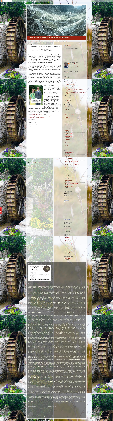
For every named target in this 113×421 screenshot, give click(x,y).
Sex (36, 382)
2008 (66, 109)
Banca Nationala (41, 297)
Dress (71, 319)
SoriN (66, 145)
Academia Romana (36, 288)
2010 (66, 106)
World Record (74, 401)
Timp (74, 390)
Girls (57, 332)
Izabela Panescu (34, 341)
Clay (35, 309)
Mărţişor (63, 350)
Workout (54, 401)
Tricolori (53, 392)
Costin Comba (35, 114)
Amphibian (55, 291)
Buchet (44, 302)
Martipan (58, 350)
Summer (46, 387)
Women (40, 401)
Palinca (58, 363)
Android (59, 292)
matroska (70, 350)
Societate (34, 385)
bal (29, 297)
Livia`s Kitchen (68, 258)
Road (35, 376)
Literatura (75, 346)
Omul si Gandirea (31, 362)
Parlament (42, 364)
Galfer (57, 329)
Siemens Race (79, 382)
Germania (79, 331)
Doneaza (43, 319)
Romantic (71, 377)
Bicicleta (35, 298)
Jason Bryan (50, 341)
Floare (65, 325)
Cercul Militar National (66, 307)
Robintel (67, 174)
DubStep (41, 320)
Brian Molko (64, 301)
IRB (36, 340)
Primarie (47, 370)
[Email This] (29, 119)
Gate (48, 331)
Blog (34, 299)
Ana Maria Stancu (74, 291)
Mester (51, 351)
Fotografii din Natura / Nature (53, 328)
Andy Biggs (64, 292)
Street (75, 386)
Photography (52, 366)
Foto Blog (57, 327)
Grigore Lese (55, 333)
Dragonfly (53, 319)
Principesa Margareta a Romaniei (69, 370)
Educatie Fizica (81, 320)
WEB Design (57, 398)
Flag (55, 325)
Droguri (30, 320)
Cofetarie (72, 309)
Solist (41, 385)
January (68, 100)
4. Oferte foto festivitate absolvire (70, 286)
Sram (44, 386)
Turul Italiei (70, 393)
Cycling (64, 315)
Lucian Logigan (57, 347)
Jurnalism (51, 342)
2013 (66, 81)
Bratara (59, 301)
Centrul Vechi (57, 307)
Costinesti (52, 312)
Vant (51, 396)
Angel (68, 292)
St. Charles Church (49, 386)
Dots (49, 319)
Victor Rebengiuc (38, 397)
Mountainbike (49, 355)
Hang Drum (38, 334)
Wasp (39, 398)
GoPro (79, 332)
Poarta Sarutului (74, 367)
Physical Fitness (69, 366)
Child (84, 307)
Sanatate (74, 380)
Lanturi (30, 345)
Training (66, 391)
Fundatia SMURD (48, 329)
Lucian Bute (52, 347)
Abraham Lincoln (74, 287)
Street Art (80, 386)
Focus (31, 327)
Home (44, 160)
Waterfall (45, 398)
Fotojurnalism (63, 328)
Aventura (69, 296)
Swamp (82, 387)
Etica (47, 323)
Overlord (77, 362)
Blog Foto (39, 299)
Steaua (69, 386)
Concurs (50, 311)
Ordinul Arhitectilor (66, 362)
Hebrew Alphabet (61, 334)
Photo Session (33, 366)
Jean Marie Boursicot (59, 341)
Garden (78, 329)
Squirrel (40, 386)
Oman (73, 360)
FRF (74, 328)
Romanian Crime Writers (54, 377)
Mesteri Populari (55, 351)
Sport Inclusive (68, 142)
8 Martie (58, 287)
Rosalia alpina (81, 377)
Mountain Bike (43, 355)
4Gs (79, 286)
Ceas (52, 307)
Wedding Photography (75, 398)
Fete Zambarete (34, 325)
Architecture (71, 293)
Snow (84, 383)
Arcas (67, 293)
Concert (47, 311)
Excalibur (77, 323)
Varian (57, 396)
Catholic (35, 307)
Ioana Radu (67, 130)
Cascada (70, 306)
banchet (46, 297)
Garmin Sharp (35, 331)
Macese (76, 347)
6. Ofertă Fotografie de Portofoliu (48, 287)
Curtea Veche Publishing (45, 116)
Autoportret (60, 296)
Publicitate (30, 372)
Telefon (31, 390)
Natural (38, 357)
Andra (45, 292)
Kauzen (74, 342)
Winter (29, 401)
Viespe (56, 397)
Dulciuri (48, 320)
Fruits (29, 329)
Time (71, 390)
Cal (31, 303)
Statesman (58, 386)
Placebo (59, 367)
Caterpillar (31, 307)
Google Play (74, 332)
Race (68, 372)
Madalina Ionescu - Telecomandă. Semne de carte (69, 229)
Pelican (65, 364)
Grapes (33, 333)
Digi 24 (41, 318)
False (52, 324)
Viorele (78, 397)
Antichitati (35, 293)
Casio (73, 306)
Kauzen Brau (79, 342)
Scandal (39, 381)
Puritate (44, 372)
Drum (34, 320)
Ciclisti (72, 308)
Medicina (74, 350)
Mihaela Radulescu (31, 352)
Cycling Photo (71, 315)
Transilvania (38, 392)
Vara (53, 396)
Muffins (67, 355)
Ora (51, 362)
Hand (29, 334)
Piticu (52, 367)
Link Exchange (44, 41)
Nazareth (51, 357)
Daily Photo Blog (33, 316)
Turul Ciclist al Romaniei (51, 393)
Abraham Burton (67, 287)
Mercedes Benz (37, 351)
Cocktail (68, 309)
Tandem (33, 388)
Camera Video (57, 303)
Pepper (74, 364)
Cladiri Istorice (30, 309)
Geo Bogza (69, 331)
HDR (48, 334)
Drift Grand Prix (79, 319)
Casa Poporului (39, 306)
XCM (81, 401)
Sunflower (58, 387)
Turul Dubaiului (58, 393)
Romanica (60, 377)
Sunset (66, 387)
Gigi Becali (45, 332)
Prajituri (29, 370)
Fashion (66, 324)
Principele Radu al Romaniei (33, 117)
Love (43, 347)
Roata (38, 376)
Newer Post (31, 160)
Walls (36, 398)
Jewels (65, 341)
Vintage (69, 397)
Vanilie (48, 396)
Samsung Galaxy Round (67, 380)
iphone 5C (81, 338)
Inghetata (46, 337)
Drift (74, 319)
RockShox (58, 376)
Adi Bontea (67, 139)
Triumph (61, 392)
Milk (45, 352)
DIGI (38, 318)
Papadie (65, 363)
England (44, 323)
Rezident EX (74, 375)
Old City (65, 360)
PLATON (67, 170)
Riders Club (82, 375)
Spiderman (71, 385)
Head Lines (30, 41)
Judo (48, 342)
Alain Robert (75, 288)
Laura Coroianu (43, 345)
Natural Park (43, 357)
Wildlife (56, 399)
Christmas (53, 308)
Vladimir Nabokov (31, 398)
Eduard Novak (70, 320)
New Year (68, 357)
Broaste (76, 301)
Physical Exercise (62, 366)
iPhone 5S (29, 340)
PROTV (65, 371)
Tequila (39, 390)
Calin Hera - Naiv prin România (71, 167)
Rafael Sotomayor (78, 372)
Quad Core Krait (53, 372)
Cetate (72, 307)
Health (56, 334)
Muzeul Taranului (69, 356)
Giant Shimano (39, 332)
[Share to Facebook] (32, 119)
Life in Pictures (57, 41)
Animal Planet (72, 292)
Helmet (70, 334)
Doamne (82, 318)
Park (38, 364)
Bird (60, 298)
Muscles (33, 356)
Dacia (82, 315)
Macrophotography (31, 348)
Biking (54, 298)
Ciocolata (76, 308)
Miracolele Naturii (56, 352)
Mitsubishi (71, 352)
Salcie (45, 380)
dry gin (37, 320)
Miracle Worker (49, 352)
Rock (53, 376)
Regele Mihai (42, 117)
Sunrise (62, 387)
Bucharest (39, 302)
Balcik (33, 297)
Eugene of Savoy (52, 323)
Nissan (31, 359)
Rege (34, 375)
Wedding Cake (68, 398)
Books (45, 301)
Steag (65, 386)
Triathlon (49, 392)
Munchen (74, 355)
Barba (50, 297)
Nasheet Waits (79, 356)
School (56, 381)
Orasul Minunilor (59, 362)
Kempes (83, 342)
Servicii (50, 41)
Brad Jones (55, 301)
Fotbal (53, 327)
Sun (54, 387)
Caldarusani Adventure (37, 303)
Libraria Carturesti (53, 116)
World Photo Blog (62, 401)
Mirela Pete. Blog (68, 124)
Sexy (49, 382)
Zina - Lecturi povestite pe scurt (71, 183)
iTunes (80, 340)
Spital (29, 386)
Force (38, 327)
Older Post (58, 160)
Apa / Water (41, 293)
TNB (77, 390)
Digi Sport (45, 318)
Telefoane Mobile (82, 388)
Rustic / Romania (56, 378)
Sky (36, 383)
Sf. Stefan (53, 382)
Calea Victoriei (44, 303)
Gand (65, 329)
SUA (43, 387)
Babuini (80, 296)
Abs (79, 287)
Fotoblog (64, 327)
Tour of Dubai (47, 391)
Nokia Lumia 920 (52, 359)
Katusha (67, 342)
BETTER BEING (82, 297)
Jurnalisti (56, 342)
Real (73, 373)
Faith (49, 324)
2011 (66, 104)
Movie (55, 355)
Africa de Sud (67, 288)
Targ (36, 388)
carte (73, 304)
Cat (79, 306)
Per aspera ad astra (69, 136)
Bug (55, 302)
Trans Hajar (81, 391)
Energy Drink (39, 323)
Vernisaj (29, 397)
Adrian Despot (58, 288)
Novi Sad (60, 359)
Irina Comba (48, 340)
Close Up (45, 309)
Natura (34, 357)
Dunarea (56, 320)
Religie (62, 375)
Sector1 (72, 381)
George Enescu (74, 331)
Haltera (82, 333)
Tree (42, 392)
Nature (47, 357)
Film (45, 325)
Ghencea (30, 332)
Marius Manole (46, 350)
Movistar (58, 355)
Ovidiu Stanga (35, 363)
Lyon (73, 347)
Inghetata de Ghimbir (52, 337)
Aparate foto (46, 293)
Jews (68, 341)
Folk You (35, 327)
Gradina (82, 332)
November (69, 82)
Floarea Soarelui (69, 325)
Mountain (37, 355)
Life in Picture (45, 346)
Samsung (54, 380)
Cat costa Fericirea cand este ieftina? (73, 87)
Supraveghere (78, 387)
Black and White (81, 298)
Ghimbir (34, 332)
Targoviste (40, 388)
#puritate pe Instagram (70, 84)
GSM (59, 333)
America (37, 291)
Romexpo (76, 377)
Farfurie (62, 324)
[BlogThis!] (30, 119)
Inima (58, 337)
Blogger (63, 409)
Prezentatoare (42, 370)
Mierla (82, 351)
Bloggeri (54, 299)
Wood (43, 401)
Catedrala (83, 306)
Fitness (52, 325)
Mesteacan (46, 351)
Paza (55, 364)
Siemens (74, 382)
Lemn (65, 345)
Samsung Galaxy (60, 380)
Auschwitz (51, 296)
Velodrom (72, 396)
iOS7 (73, 338)
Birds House (68, 298)
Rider (78, 375)
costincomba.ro (47, 312)
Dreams (64, 319)
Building (59, 302)
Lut (70, 347)
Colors (79, 309)
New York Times (74, 357)
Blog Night (45, 299)
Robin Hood (49, 376)
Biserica (73, 298)
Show (68, 382)
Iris (55, 340)
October (68, 95)
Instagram (61, 337)
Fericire (79, 324)
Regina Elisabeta (56, 375)
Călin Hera (67, 155)
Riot (29, 376)
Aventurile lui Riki (75, 296)
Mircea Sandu (63, 352)
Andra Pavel (49, 292)
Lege (62, 345)
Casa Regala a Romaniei (35, 116)
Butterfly (70, 302)
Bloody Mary (63, 299)
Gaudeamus (51, 331)
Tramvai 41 (71, 391)
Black (76, 298)
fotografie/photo (43, 328)
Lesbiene (68, 345)
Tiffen (61, 390)
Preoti (38, 370)
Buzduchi (74, 302)
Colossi (82, 309)
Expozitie (35, 324)
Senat (80, 381)
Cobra (61, 309)
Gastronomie (44, 331)
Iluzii (30, 337)
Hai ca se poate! (68, 180)
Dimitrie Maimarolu (62, 318)
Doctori (29, 319)
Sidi (71, 382)
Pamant (61, 363)
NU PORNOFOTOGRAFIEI (76, 359)
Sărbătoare (83, 380)
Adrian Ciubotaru (51, 288)
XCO (84, 401)
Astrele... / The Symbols (35, 296)
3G (46, 286)
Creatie (64, 312)
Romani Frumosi (74, 376)
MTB (62, 355)
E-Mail (60, 320)
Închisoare (37, 337)
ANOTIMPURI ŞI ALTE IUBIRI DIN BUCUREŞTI (69, 251)
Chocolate (41, 308)
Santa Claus (78, 380)
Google (70, 332)
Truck (69, 392)
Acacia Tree (30, 288)
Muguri (70, 355)
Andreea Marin (54, 292)
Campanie (65, 303)
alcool (36, 289)
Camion (62, 303)
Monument (73, 353)
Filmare (48, 325)
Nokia (47, 359)
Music (41, 356)
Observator (40, 360)
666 (54, 287)
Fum (39, 329)
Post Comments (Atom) (37, 162)
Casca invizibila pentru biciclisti (72, 86)
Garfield (82, 329)
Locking (83, 346)
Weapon (49, 398)
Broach (72, 301)
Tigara (64, 390)
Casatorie (63, 306)
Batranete (53, 297)
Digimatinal (50, 318)
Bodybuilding (30, 301)
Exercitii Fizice (30, 324)
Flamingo (58, 325)
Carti (76, 304)
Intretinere (58, 338)
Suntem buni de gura (71, 387)
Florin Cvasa (78, 325)
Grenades (50, 333)
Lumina (67, 347)
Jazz (54, 341)
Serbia (33, 382)
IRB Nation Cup (40, 340)
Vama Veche (44, 396)
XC (77, 401)
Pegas (61, 364)
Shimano (60, 382)
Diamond (34, 318)
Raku (83, 372)
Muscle (29, 356)
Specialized (58, 385)
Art (41, 294)
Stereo (72, 386)
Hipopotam (78, 334)
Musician (44, 356)
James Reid (40, 341)
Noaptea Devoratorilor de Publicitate (38, 359)
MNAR (78, 352)
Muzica (74, 356)
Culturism (37, 315)
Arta (49, 294)
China (33, 308)
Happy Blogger (43, 334)
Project (34, 371)
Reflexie (31, 375)
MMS (75, 352)
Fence (76, 324)
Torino (34, 391)
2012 (66, 102)
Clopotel (41, 309)
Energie (29, 323)
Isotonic (63, 340)
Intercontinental (78, 337)
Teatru (65, 388)
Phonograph (83, 364)
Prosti (46, 371)
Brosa (79, 301)
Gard (75, 329)
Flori (74, 325)
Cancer (79, 303)
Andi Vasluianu (40, 292)
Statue (62, 386)
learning (56, 345)
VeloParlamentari (77, 396)
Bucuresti (52, 302)
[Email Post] (45, 114)
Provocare (69, 371)
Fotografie (74, 327)
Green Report (45, 333)
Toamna (81, 390)
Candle (82, 303)
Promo (42, 371)
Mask (66, 350)
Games (60, 329)
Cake (29, 303)
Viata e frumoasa (68, 158)
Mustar (52, 356)
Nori (57, 359)
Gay (55, 331)
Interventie (31, 338)
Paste (52, 364)
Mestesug (60, 351)
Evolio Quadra (72, 323)
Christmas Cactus (58, 308)
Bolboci (35, 301)
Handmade (33, 334)
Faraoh (56, 324)
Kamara (63, 342)
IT (66, 340)
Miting (67, 352)
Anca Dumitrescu (80, 291)
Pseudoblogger (81, 371)
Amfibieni (46, 291)
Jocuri (71, 341)
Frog (76, 328)
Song (44, 385)
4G (77, 286)
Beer (66, 297)
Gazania (65, 331)
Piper (46, 367)
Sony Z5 (47, 385)
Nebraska (55, 357)
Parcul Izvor (82, 363)
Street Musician (34, 387)
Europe (58, 323)
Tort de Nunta (41, 391)
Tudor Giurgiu (76, 392)
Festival (29, 325)
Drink (84, 319)
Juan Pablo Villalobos (43, 342)
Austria (56, 296)
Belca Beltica (73, 297)
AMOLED (51, 291)
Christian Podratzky (47, 308)
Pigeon (43, 367)
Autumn (64, 296)
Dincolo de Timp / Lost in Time (72, 318)
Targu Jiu (44, 388)
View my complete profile (73, 66)
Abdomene (62, 287)
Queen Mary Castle (60, 372)
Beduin (61, 297)
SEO (30, 382)
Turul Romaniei (75, 393)
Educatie (75, 320)
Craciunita (60, 312)
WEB (53, 398)
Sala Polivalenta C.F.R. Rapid (38, 380)
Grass (36, 333)
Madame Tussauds (40, 348)
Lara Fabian (38, 345)
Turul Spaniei (81, 393)
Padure (39, 363)
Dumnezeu (52, 320)
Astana (29, 296)
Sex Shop (39, 382)
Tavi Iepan (58, 388)
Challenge (64, 41)
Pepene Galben (69, 364)
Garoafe (39, 331)
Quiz (65, 372)
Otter (71, 362)
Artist (58, 294)
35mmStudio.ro (41, 286)
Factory (46, 324)
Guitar (67, 333)
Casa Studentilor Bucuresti (56, 306)
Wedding (63, 398)
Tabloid (29, 388)
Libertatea (82, 345)
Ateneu (41, 296)
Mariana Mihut (40, 350)
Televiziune (35, 390)
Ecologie (64, 320)
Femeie (72, 324)
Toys (55, 391)
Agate (71, 288)
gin (48, 332)
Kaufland (70, 342)
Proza (73, 371)
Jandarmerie (45, 341)
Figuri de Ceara (40, 325)
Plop (70, 367)
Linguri (68, 346)
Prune (76, 371)
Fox (67, 328)
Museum (37, 356)
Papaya (72, 363)
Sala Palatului (30, 380)
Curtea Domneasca (50, 315)
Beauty (57, 297)
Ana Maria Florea (66, 291)
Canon (34, 304)
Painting (43, 363)
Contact (37, 41)
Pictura (82, 366)
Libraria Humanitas (38, 346)
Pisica (49, 367)
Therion (57, 390)
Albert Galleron (81, 288)
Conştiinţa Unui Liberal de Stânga (72, 164)
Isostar (59, 340)
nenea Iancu (60, 357)
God (67, 332)
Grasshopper (40, 333)
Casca (67, 306)
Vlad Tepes (81, 397)
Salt (47, 380)
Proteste (61, 371)
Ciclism (67, 308)
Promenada (38, 371)
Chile (30, 308)
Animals (77, 292)
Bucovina (47, 302)
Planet (62, 367)
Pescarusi (78, 364)
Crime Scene (82, 312)
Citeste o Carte (81, 308)
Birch (57, 298)
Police (79, 367)
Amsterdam (60, 291)
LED (59, 345)
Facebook (42, 324)
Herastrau (74, 334)
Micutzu (68, 351)
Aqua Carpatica (62, 293)
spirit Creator (81, 385)
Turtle (38, 393)
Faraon (59, 324)
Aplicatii (52, 293)
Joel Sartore (75, 341)
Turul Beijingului (43, 393)
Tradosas (58, 391)
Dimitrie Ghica (56, 318)
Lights (61, 346)
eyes (39, 324)
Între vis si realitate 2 (69, 114)
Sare (30, 381)
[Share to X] (31, 119)
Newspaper (80, 357)
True (71, 392)
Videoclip (44, 397)
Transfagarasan (31, 392)
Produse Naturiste (78, 370)
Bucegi (34, 302)
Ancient (29, 292)
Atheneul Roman (46, 296)
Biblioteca (31, 298)
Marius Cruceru (68, 127)
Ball (36, 297)
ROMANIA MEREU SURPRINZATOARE (37, 377)
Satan (33, 381)
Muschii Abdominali (80, 355)
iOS (69, 338)
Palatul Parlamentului (52, 363)
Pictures (30, 367)
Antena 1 (31, 293)
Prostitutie (49, 371)
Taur (55, 388)
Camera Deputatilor (50, 303)
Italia (69, 340)
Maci (79, 347)
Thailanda (52, 390)
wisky (33, 401)
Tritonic (57, 392)
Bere (77, 297)
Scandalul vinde (44, 381)
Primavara (51, 370)
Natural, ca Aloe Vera (69, 152)
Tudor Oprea (82, 392)
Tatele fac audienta (50, 388)
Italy (71, 340)
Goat (64, 332)
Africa (62, 288)
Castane (77, 306)
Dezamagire (30, 318)
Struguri (39, 387)
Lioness (72, 346)
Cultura (33, 315)
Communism (37, 311)
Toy (52, 391)
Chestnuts (80, 307)
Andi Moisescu (34, 292)
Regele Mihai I (44, 375)
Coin (76, 309)
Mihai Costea (38, 352)
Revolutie (68, 375)
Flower (83, 325)
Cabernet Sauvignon (80, 302)
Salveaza (51, 380)
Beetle (69, 297)
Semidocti (76, 381)
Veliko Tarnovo (67, 396)
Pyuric (48, 372)
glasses (61, 332)
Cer (60, 307)
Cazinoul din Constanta (47, 307)
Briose (69, 301)
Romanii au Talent (66, 377)
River (32, 376)
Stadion (54, 386)
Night (84, 357)
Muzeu (55, 356)
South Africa (52, 385)
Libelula (72, 345)
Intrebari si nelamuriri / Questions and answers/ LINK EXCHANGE (44, 338)
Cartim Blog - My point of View (71, 161)
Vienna (52, 397)
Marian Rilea (34, 350)
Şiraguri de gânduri (69, 240)
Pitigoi (55, 367)
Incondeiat (42, 337)
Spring (37, 386)
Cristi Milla (67, 237)
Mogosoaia (30, 353)
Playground (66, 367)
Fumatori (43, 329)
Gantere (72, 329)
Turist (29, 393)
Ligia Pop (64, 346)
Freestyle (70, 328)
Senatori (83, 381)
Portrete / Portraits (56, 368)
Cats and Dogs (40, 307)
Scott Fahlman (60, 381)
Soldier (38, 385)
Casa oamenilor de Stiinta (32, 306)
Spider (68, 385)
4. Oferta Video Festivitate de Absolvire (57, 286)
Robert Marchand (43, 376)
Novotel (65, 359)
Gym (76, 333)
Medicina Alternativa (80, 350)
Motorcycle (30, 355)
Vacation (36, 396)
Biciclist (39, 298)
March (68, 98)
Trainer (63, 391)
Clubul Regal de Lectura (55, 309)
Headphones (52, 334)
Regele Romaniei (50, 375)
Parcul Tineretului (31, 364)
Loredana (34, 347)
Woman (36, 401)
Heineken (66, 334)
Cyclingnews (77, 315)
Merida (42, 351)
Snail (80, 383)
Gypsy (79, 333)
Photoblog (41, 366)
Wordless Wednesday (49, 401)
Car (46, 304)
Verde (83, 396)
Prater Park (34, 370)
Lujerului (63, 347)
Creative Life (69, 312)
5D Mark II (38, 287)
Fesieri (83, 324)
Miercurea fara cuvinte (75, 351)
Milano (42, 352)
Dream (60, 319)
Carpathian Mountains (67, 304)
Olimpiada (69, 360)
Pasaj (46, 364)
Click (38, 309)
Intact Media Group (67, 337)
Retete (65, 375)
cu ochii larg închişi (69, 186)
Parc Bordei (76, 363)
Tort (37, 391)
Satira (36, 381)
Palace (47, 363)
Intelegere (73, 337)
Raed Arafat (72, 372)
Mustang (48, 356)
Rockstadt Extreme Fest (65, 376)
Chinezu (37, 308)
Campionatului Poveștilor (73, 303)
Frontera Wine (81, 328)
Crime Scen (76, 312)
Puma (37, 372)
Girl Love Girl (52, 332)
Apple (56, 293)
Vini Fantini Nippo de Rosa (63, 397)
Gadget (53, 329)
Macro (82, 347)
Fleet (62, 325)
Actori (47, 288)
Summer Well (51, 387)
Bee (63, 297)
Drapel (57, 319)
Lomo (30, 347)
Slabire (40, 383)
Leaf (52, 345)
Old (60, 360)
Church (64, 308)
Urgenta (29, 396)
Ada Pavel (67, 117)
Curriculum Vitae (67, 72)
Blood (58, 299)
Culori (29, 315)
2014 (66, 79)
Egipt (36, 321)
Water (42, 398)
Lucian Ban (47, 347)
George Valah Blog (69, 177)
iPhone (76, 338)
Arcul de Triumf (80, 293)
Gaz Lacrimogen (59, 331)
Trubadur (65, 392)
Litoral (80, 346)
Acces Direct (42, 288)
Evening (67, 323)
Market (51, 350)
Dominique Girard (37, 319)
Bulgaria (64, 302)
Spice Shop (63, 385)
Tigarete (68, 390)
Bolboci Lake (40, 301)
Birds (63, 298)
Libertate (76, 345)
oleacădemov (67, 246)
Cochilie (64, 309)
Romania (81, 376)
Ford (41, 327)
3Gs (48, 286)
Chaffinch (75, 307)
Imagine (33, 337)
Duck (44, 320)
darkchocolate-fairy (69, 243)
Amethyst (41, 291)
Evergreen (67, 120)
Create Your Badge (67, 219)
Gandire (68, 329)
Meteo (65, 351)
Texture (48, 390)
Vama (40, 396)
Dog (32, 319)
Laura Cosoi (49, 345)
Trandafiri (76, 391)
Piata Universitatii (77, 366)
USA (33, 396)
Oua (74, 362)
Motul (34, 355)
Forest (45, 327)
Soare (30, 385)
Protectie (54, 371)
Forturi (48, 327)
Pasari (49, 364)
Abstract (82, 287)
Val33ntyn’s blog (68, 133)
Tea (61, 388)
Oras (54, 362)
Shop (65, 382)
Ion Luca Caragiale (64, 338)
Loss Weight (39, 347)
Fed (69, 324)
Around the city (36, 294)
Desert (75, 316)
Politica (82, 367)
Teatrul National (69, 388)
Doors (46, 319)
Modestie (82, 352)
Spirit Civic (76, 385)
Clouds (49, 309)
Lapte (34, 345)
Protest (58, 371)
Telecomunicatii (75, 388)
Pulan (34, 372)
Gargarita (29, 331)
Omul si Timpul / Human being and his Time (42, 362)
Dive (79, 318)
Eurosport (63, 323)
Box (51, 301)
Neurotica (64, 357)
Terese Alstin (44, 390)
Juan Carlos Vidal (36, 342)
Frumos (33, 329)
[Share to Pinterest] (34, 119)
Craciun (56, 312)
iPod (33, 340)
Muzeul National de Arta (61, 356)
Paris (36, 364)
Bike (46, 298)
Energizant (34, 323)
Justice (60, 342)
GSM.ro (63, 333)
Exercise (82, 323)
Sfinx (57, 382)
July (67, 97)
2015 (66, 77)
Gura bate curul (71, 333)
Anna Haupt (83, 292)
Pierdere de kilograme (37, 367)
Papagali (68, 363)
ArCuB (76, 293)
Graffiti (29, 333)
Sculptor (65, 381)
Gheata (84, 331)
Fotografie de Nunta (36, 328)
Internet (83, 337)
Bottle (48, 301)
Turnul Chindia (34, 393)
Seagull (69, 381)
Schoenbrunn (50, 381)
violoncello (73, 397)
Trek (45, 392)
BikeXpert (50, 298)
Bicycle (43, 298)
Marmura (54, 350)
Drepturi (68, 319)
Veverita (33, 397)
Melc (29, 351)
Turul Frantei (65, 393)
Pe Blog (58, 364)
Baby (84, 296)
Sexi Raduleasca (45, 382)
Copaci (66, 311)
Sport (32, 386)
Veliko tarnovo (61, 396)
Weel (81, 398)
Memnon (32, 351)
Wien (52, 399)
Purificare (40, 372)
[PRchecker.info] (67, 45)
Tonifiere (29, 391)
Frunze (36, 329)
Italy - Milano (76, 340)
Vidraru (48, 397)
